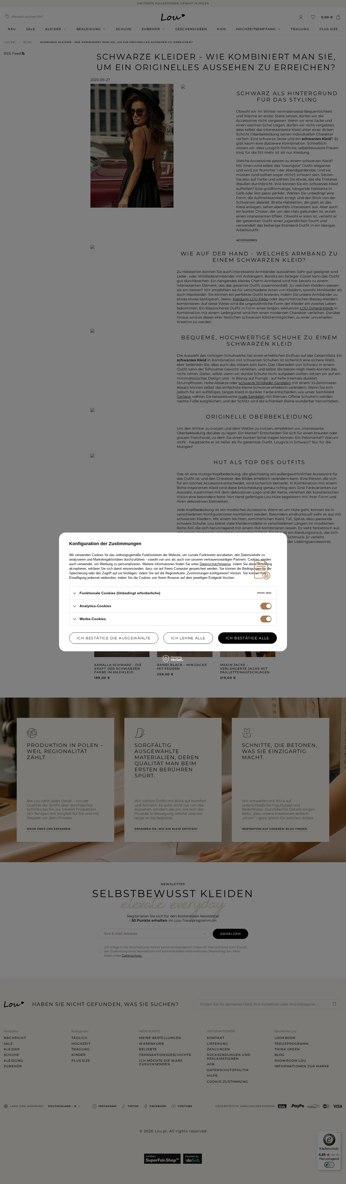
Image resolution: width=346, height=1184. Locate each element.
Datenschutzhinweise (215, 564)
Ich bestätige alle (247, 638)
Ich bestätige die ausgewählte (114, 638)
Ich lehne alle (188, 638)
